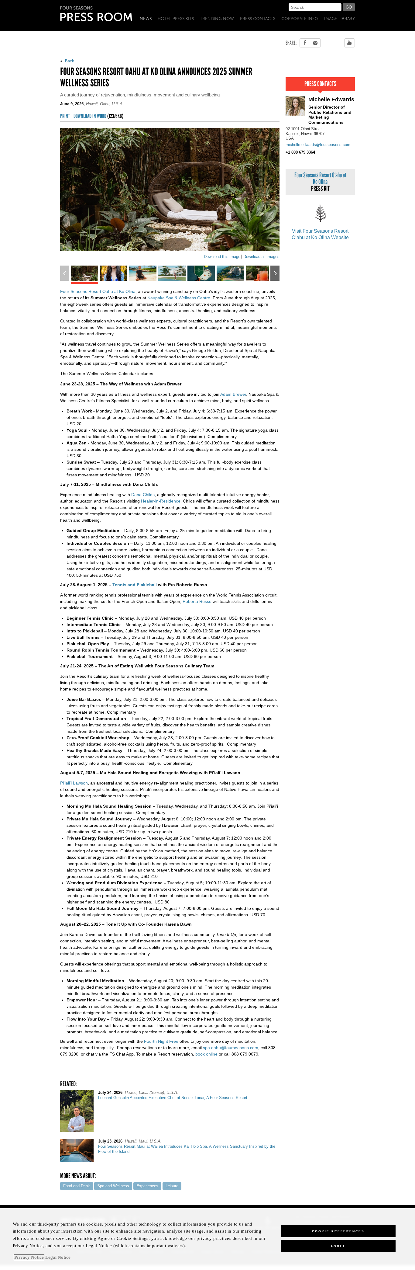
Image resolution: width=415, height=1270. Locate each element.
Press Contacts (257, 18)
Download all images (261, 257)
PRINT (65, 116)
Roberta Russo (197, 601)
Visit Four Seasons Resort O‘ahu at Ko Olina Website (320, 234)
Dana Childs (143, 494)
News (146, 18)
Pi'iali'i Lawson (74, 783)
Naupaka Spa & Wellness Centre (178, 297)
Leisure (172, 1186)
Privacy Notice (29, 1257)
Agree (338, 1245)
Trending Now (217, 18)
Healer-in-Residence (160, 501)
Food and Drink (76, 1186)
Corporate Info (299, 18)
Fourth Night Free (161, 1041)
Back (69, 61)
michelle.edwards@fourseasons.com (318, 144)
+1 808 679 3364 (300, 152)
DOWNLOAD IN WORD (98, 116)
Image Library (339, 18)
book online (206, 1054)
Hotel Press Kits (176, 18)
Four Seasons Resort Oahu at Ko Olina (97, 291)
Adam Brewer (233, 394)
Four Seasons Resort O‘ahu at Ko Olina (320, 182)
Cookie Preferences (338, 1231)
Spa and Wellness (113, 1186)
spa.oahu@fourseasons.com (230, 1047)
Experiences (147, 1186)
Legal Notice (57, 1257)
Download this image (222, 257)
